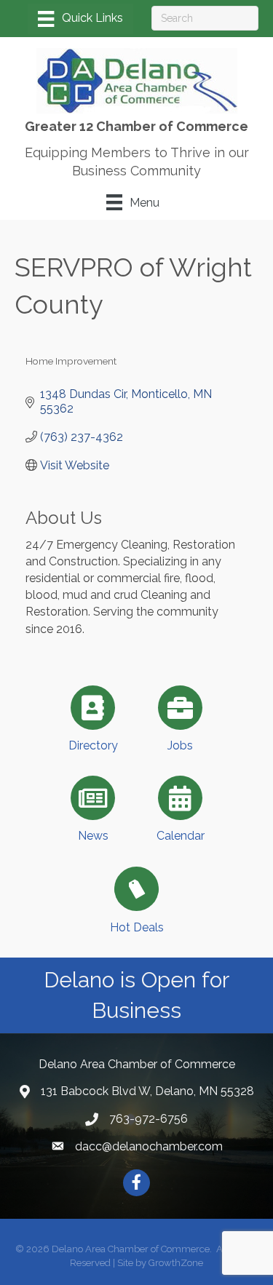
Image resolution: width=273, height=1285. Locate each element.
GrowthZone (176, 1262)
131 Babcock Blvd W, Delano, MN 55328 (147, 1091)
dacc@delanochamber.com (149, 1146)
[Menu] (80, 19)
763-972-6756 (148, 1119)
